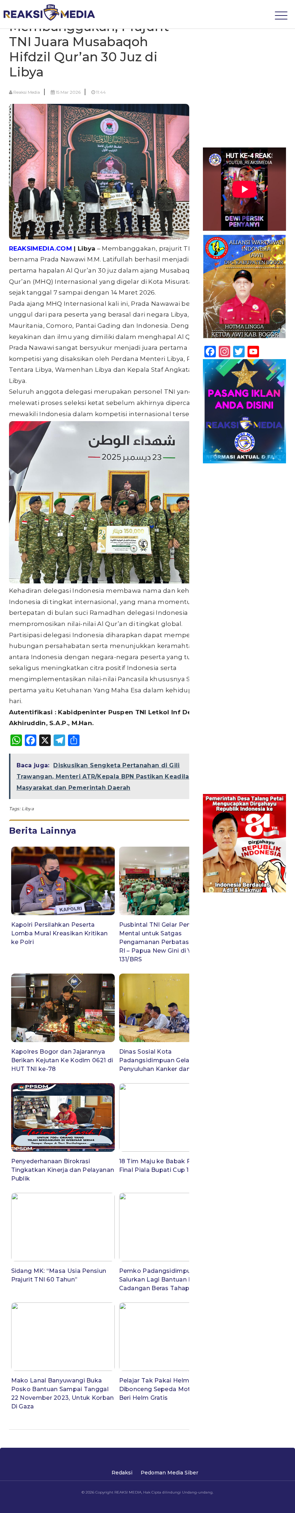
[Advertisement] (244, 69)
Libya (28, 808)
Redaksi (122, 1472)
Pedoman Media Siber (169, 1472)
